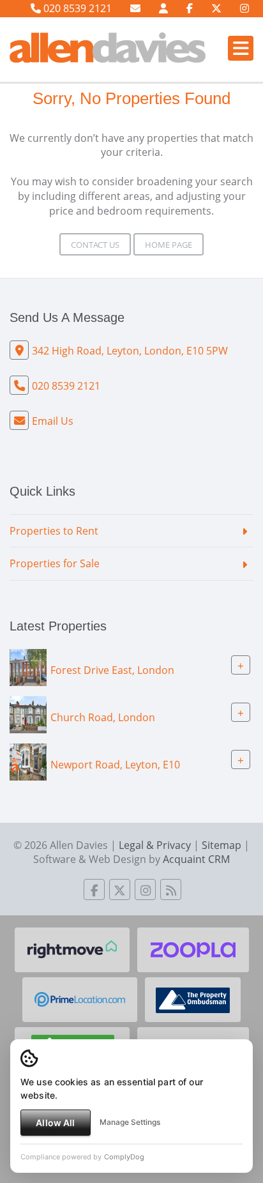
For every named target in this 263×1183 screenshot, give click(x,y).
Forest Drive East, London (112, 670)
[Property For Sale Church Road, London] (28, 713)
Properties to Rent (54, 531)
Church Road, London (102, 717)
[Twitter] (216, 8)
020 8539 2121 (76, 8)
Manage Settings (130, 1122)
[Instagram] (244, 8)
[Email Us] (135, 8)
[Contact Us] (163, 8)
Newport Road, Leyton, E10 (115, 765)
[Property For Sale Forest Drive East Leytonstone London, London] (28, 666)
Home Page (168, 244)
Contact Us (95, 244)
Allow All (55, 1122)
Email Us (52, 421)
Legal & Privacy (155, 845)
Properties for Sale (55, 563)
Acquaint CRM (196, 859)
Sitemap (221, 845)
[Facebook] (189, 8)
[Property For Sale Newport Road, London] (28, 761)
